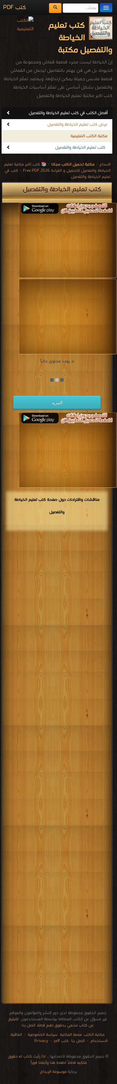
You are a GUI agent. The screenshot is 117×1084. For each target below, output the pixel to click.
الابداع (105, 164)
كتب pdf (61, 1040)
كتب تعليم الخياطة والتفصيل (80, 147)
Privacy (41, 1040)
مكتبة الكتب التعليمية (89, 136)
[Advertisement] (56, 768)
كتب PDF (14, 7)
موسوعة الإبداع (53, 1071)
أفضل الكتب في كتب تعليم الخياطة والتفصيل (68, 113)
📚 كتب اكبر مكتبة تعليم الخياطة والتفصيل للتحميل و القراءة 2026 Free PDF (57, 167)
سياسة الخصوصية (42, 1034)
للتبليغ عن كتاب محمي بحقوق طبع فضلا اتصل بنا (51, 1022)
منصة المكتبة (71, 1034)
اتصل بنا (77, 1040)
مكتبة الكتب (94, 1034)
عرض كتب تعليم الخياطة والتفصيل (77, 124)
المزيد (56, 402)
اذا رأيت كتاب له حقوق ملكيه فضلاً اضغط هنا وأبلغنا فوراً (47, 1059)
